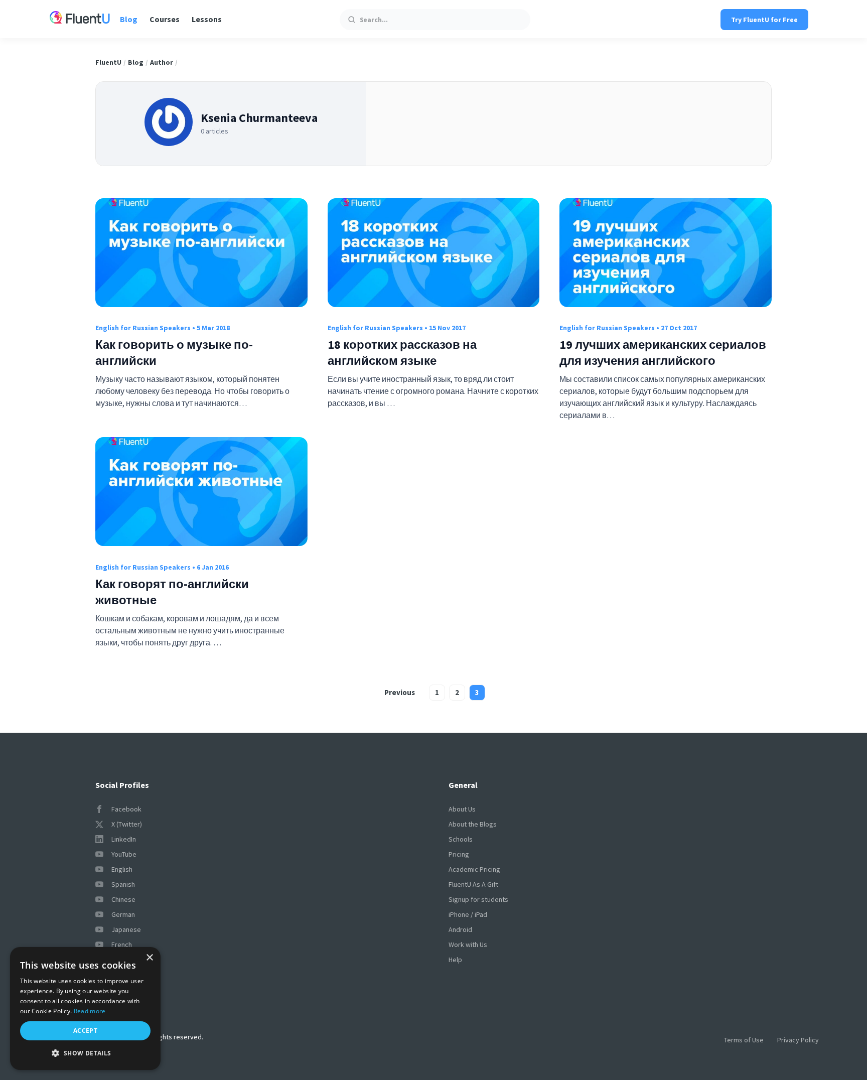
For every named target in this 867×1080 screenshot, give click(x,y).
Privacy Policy (798, 1039)
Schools (461, 839)
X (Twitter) (126, 824)
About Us (462, 809)
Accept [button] (85, 1030)
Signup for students (478, 899)
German (123, 914)
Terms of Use (744, 1039)
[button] (85, 1053)
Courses (165, 19)
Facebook (126, 809)
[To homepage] (80, 19)
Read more (90, 1011)
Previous (399, 692)
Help (455, 959)
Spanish (123, 884)
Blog (128, 19)
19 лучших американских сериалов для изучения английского (662, 352)
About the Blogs (473, 824)
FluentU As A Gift (473, 884)
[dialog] (85, 1008)
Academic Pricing (474, 869)
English (121, 869)
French (121, 944)
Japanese (126, 929)
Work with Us (468, 944)
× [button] (149, 958)
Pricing (459, 854)
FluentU (108, 62)
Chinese (123, 899)
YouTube (123, 854)
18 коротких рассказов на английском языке (402, 352)
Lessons (207, 19)
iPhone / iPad (468, 914)
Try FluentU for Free (764, 19)
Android (460, 929)
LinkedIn (123, 839)
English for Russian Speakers (143, 327)
